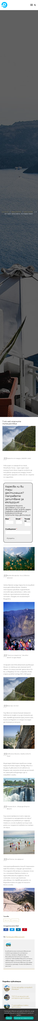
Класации (28, 212)
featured (6, 920)
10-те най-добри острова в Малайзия (22, 988)
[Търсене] (28, 13)
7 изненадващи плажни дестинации (20, 1006)
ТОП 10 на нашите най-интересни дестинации (21, 997)
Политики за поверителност (23, 1018)
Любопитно (16, 212)
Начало (5, 212)
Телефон (27, 520)
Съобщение (11, 529)
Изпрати (11, 538)
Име (7, 519)
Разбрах (8, 1018)
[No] (36, 1015)
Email (19, 519)
